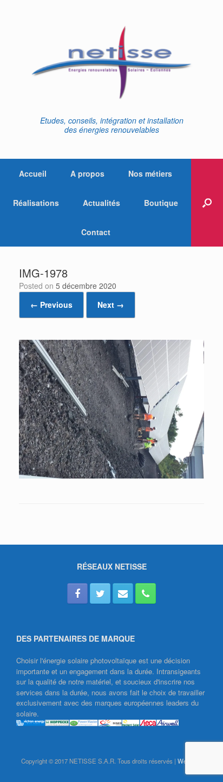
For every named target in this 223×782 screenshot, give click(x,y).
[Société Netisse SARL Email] (123, 593)
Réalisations (36, 202)
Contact (95, 232)
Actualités (101, 202)
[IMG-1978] (111, 475)
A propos (87, 173)
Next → (110, 304)
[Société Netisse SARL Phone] (145, 593)
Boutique (161, 202)
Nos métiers (150, 173)
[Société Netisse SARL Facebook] (77, 593)
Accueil (33, 173)
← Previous (51, 304)
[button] (207, 203)
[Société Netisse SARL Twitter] (100, 593)
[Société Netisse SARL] (111, 62)
